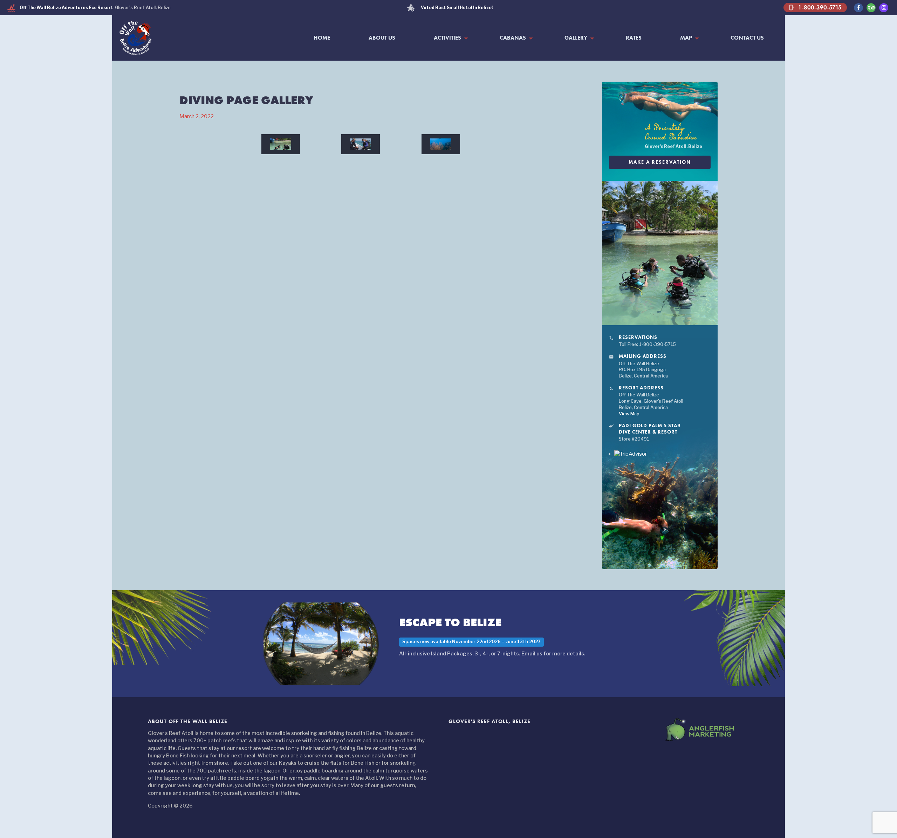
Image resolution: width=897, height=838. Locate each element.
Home (322, 37)
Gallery (575, 37)
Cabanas (513, 37)
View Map (629, 413)
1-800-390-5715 (815, 7)
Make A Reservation (660, 162)
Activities (447, 37)
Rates (634, 37)
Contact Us (747, 37)
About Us (382, 37)
